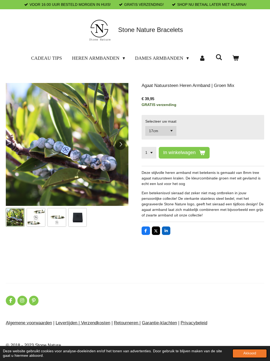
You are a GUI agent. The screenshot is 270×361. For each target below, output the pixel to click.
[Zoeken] (219, 57)
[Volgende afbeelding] (120, 144)
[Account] (202, 58)
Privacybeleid (194, 322)
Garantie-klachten (159, 322)
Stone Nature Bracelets (150, 29)
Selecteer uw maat (160, 121)
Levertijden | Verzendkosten (83, 322)
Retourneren (126, 322)
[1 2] (149, 153)
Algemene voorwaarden (29, 322)
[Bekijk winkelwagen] (236, 58)
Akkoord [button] (249, 353)
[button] (15, 217)
